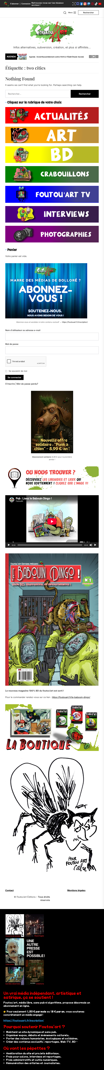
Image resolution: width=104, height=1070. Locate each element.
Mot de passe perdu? (27, 383)
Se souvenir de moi (18, 371)
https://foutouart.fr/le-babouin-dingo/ (71, 697)
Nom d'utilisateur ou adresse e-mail (22, 330)
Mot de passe (11, 344)
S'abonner (14, 4)
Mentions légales (76, 890)
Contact (9, 890)
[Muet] (91, 545)
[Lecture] (8, 545)
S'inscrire (10, 383)
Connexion (25, 4)
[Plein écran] (95, 545)
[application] (52, 521)
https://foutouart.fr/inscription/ (75, 322)
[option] (54, 56)
